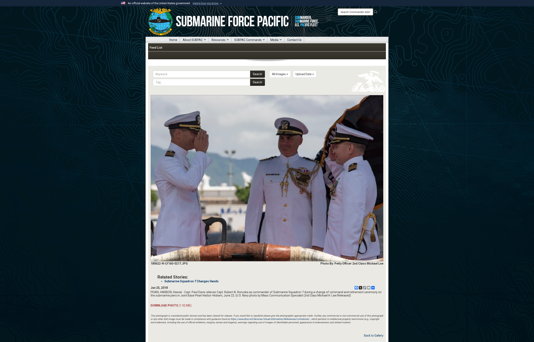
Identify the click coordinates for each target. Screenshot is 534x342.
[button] (208, 3)
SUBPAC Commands (248, 40)
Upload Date (304, 74)
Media (274, 40)
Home (173, 40)
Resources (218, 40)
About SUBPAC (193, 40)
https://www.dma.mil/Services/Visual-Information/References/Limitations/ (270, 319)
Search (257, 74)
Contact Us (294, 40)
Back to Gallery (373, 335)
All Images (279, 74)
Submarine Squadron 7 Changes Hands (191, 281)
